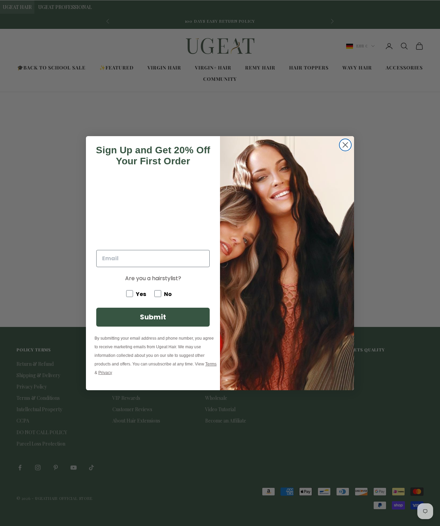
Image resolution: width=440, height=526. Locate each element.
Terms (211, 364)
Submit (153, 317)
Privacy (105, 372)
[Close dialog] (345, 145)
